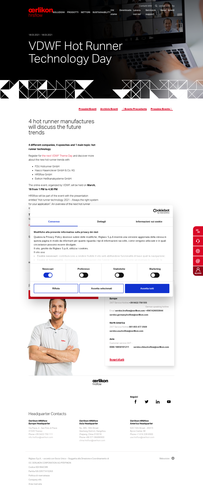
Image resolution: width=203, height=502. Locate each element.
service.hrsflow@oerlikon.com (130, 310)
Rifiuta (56, 288)
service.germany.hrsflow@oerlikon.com (129, 314)
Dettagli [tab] (101, 221)
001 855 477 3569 (138, 327)
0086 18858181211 (119, 347)
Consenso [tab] (54, 221)
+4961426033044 (154, 310)
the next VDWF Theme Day (57, 155)
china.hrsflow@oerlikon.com (92, 440)
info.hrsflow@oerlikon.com (41, 437)
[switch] (83, 275)
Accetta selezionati (101, 288)
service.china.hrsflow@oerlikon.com (151, 347)
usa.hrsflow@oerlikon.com (142, 437)
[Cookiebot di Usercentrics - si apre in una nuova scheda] (155, 211)
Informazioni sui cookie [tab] (149, 221)
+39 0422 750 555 (138, 302)
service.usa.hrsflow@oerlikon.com (126, 331)
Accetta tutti (147, 288)
